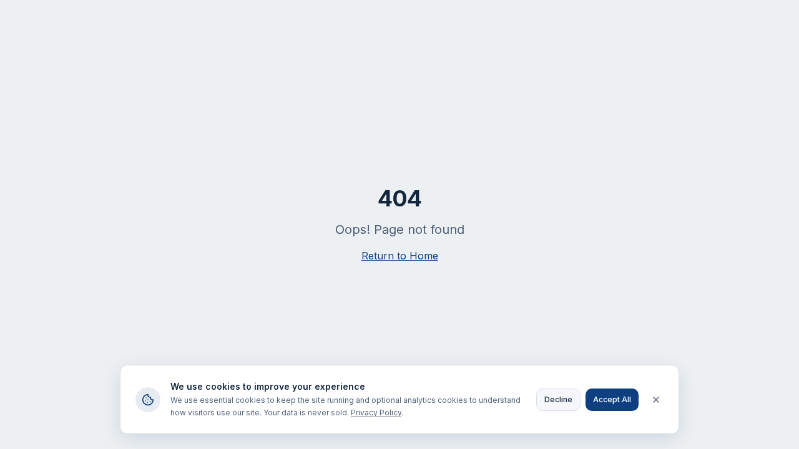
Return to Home (399, 255)
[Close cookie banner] (656, 399)
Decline (558, 399)
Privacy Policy (376, 412)
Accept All (612, 399)
